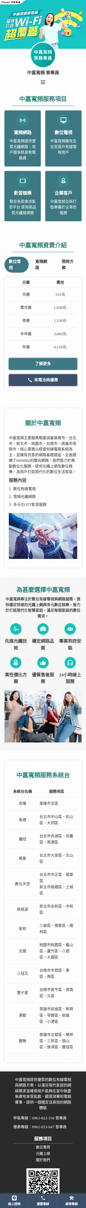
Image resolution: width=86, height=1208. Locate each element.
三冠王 (22, 973)
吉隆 (22, 803)
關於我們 (43, 1160)
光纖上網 (43, 1153)
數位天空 (22, 884)
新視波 (22, 909)
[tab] (16, 265)
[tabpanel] (43, 333)
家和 (22, 929)
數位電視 (43, 1147)
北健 (22, 951)
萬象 (22, 858)
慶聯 (22, 1041)
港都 (22, 1015)
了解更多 (43, 364)
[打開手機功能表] (43, 82)
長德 (22, 820)
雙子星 (22, 993)
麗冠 (22, 839)
